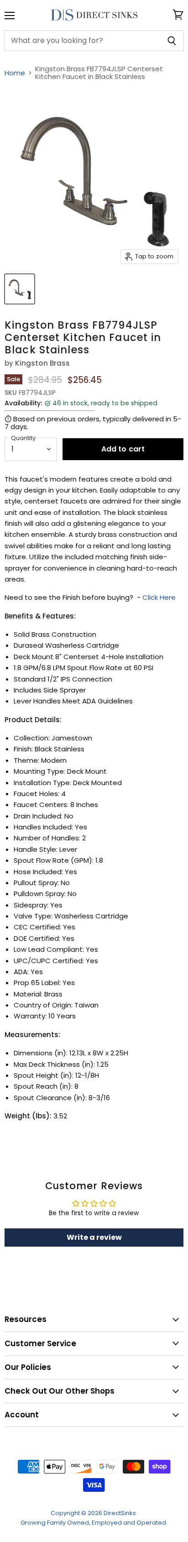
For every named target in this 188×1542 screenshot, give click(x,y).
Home (15, 73)
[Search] (172, 40)
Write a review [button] (94, 1237)
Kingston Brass (42, 363)
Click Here (159, 597)
